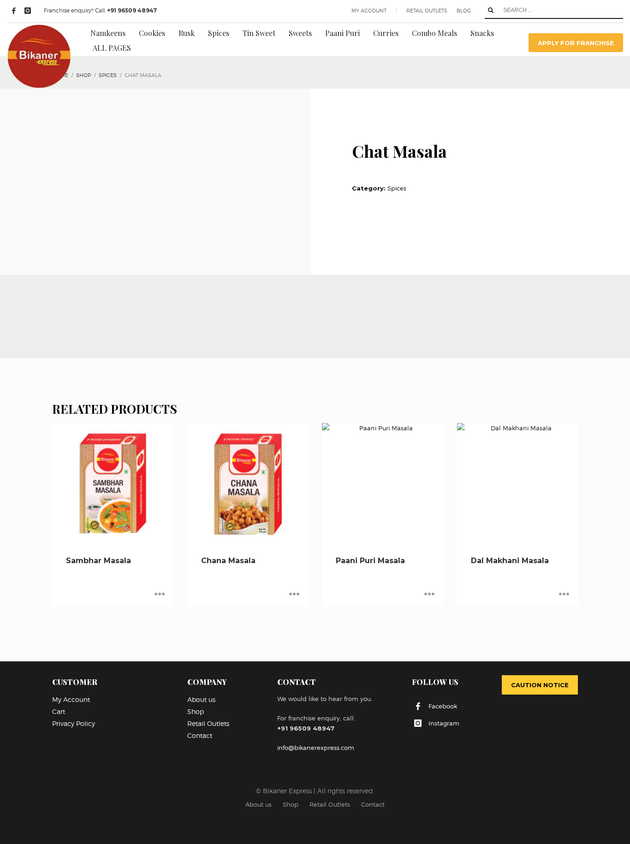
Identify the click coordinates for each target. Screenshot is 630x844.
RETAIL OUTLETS (426, 10)
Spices (396, 188)
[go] (490, 10)
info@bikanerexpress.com (315, 747)
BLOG (464, 10)
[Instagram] (28, 11)
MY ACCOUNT (368, 10)
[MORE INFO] (159, 594)
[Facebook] (14, 11)
